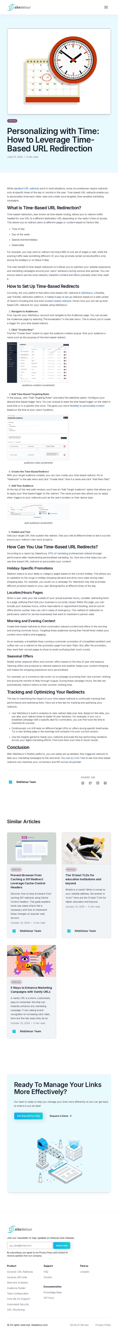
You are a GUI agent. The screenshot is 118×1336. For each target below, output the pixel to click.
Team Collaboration (17, 1293)
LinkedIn (84, 1271)
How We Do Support (18, 1298)
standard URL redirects (26, 188)
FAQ (46, 1271)
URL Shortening (16, 1309)
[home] (19, 7)
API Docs (49, 1297)
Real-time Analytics (17, 1282)
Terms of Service (79, 1324)
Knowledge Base (53, 1292)
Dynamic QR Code (17, 1277)
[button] (106, 7)
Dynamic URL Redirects (20, 1271)
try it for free (78, 758)
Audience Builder (16, 1288)
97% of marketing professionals (65, 553)
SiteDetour (87, 292)
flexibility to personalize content (87, 405)
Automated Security (18, 1304)
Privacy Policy (103, 1324)
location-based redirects (58, 300)
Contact (48, 1277)
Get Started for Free (28, 1115)
